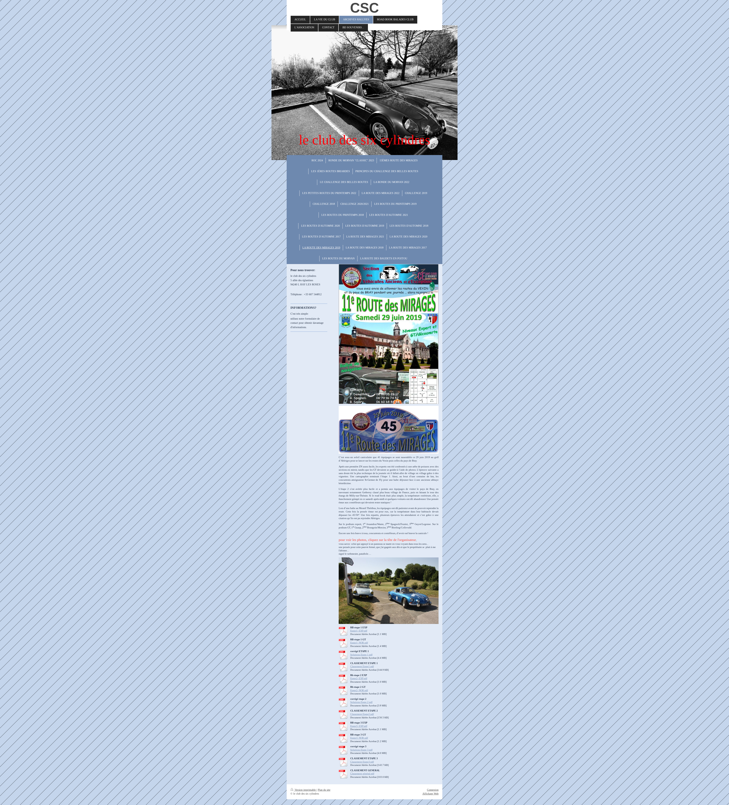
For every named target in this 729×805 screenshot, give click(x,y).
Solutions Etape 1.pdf (361, 654)
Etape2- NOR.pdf (359, 690)
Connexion (433, 789)
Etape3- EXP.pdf (358, 726)
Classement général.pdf (362, 773)
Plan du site (324, 789)
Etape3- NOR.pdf (359, 737)
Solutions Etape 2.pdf (361, 702)
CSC (364, 7)
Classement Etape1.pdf (362, 666)
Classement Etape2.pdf (362, 714)
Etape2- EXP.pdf (358, 678)
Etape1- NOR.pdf (359, 642)
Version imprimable (305, 789)
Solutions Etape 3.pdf (361, 749)
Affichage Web (430, 793)
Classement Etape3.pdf (362, 761)
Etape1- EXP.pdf (358, 630)
